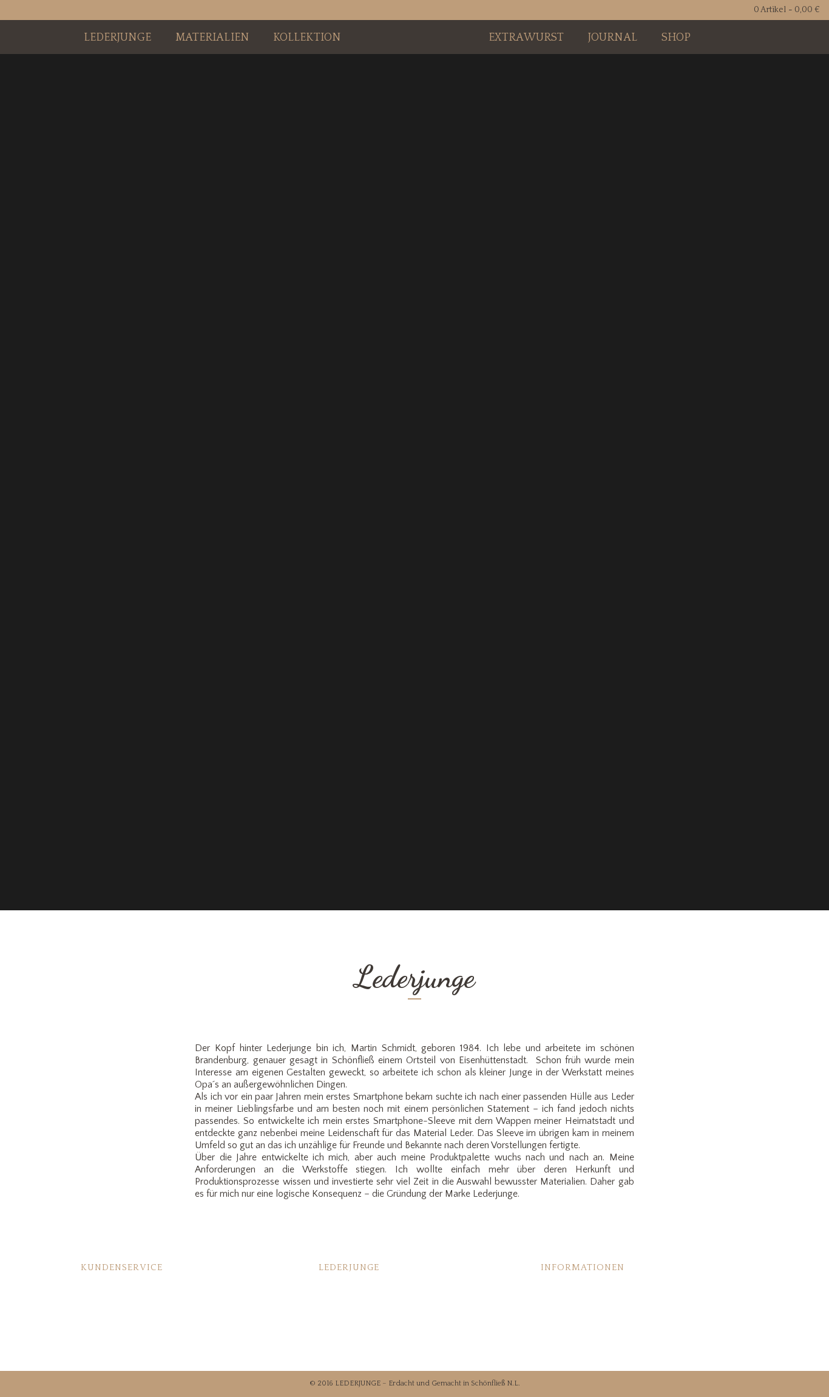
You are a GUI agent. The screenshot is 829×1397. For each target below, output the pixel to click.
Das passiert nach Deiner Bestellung (388, 1309)
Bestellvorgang (109, 1327)
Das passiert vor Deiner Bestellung (385, 1292)
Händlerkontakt (349, 1344)
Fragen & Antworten (120, 1309)
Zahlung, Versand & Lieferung (598, 1292)
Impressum (563, 1327)
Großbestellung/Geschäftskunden (146, 1344)
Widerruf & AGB (572, 1309)
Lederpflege (104, 1292)
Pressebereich (346, 1327)
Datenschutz (565, 1344)
